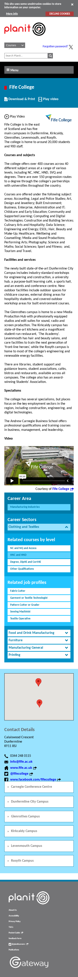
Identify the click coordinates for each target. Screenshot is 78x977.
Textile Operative (20, 618)
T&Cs (11, 927)
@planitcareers (18, 944)
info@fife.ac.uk (21, 762)
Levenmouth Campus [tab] (26, 846)
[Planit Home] (25, 38)
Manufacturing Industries (25, 507)
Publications (14, 950)
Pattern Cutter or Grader (24, 605)
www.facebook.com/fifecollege (33, 779)
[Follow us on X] (71, 47)
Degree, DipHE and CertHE (25, 562)
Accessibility (14, 916)
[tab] (39, 527)
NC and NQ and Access (23, 548)
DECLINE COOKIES (59, 13)
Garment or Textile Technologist (29, 598)
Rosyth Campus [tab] (22, 861)
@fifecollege (19, 774)
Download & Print (21, 100)
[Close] (72, 4)
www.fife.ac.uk (21, 768)
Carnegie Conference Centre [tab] (31, 787)
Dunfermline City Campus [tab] (29, 801)
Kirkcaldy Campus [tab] (24, 831)
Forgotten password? (55, 46)
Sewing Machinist (20, 611)
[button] (39, 703)
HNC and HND (18, 555)
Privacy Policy (15, 921)
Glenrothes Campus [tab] (25, 816)
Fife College (60, 489)
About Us (13, 910)
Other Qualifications (22, 569)
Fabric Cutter (17, 591)
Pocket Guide (14, 933)
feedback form (15, 938)
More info (12, 13)
